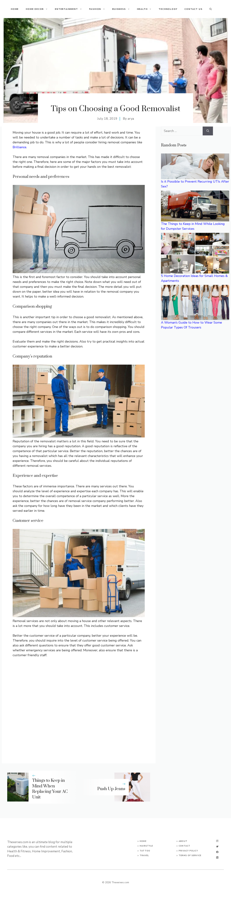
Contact (184, 846)
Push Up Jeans (111, 789)
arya (131, 118)
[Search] (208, 131)
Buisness (119, 9)
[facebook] (217, 852)
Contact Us (193, 9)
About (183, 841)
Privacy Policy (188, 850)
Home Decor (35, 9)
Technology (168, 9)
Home (15, 9)
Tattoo (145, 850)
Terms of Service (190, 855)
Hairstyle (146, 846)
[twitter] (217, 846)
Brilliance (19, 147)
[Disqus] (79, 708)
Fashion (95, 9)
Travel (144, 855)
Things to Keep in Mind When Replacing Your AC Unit (50, 789)
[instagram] (217, 841)
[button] (210, 9)
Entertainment (66, 9)
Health (142, 9)
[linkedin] (217, 857)
